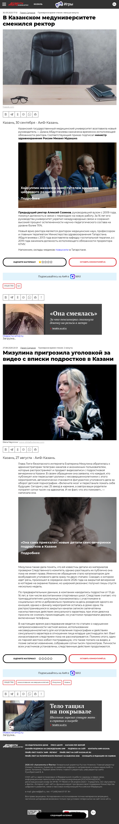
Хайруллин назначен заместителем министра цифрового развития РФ (60, 190)
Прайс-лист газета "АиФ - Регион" (41, 752)
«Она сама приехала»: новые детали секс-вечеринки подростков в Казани (66, 544)
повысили (62, 249)
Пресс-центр (57, 745)
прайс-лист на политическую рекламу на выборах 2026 (52, 756)
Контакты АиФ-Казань (99, 749)
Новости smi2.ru (13, 336)
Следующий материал (61, 816)
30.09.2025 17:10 (10, 12)
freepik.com (8, 107)
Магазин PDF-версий (75, 745)
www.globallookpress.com (31, 442)
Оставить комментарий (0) (93, 262)
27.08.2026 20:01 (10, 348)
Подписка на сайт (77, 749)
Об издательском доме (36, 745)
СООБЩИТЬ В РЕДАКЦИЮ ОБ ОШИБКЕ (99, 756)
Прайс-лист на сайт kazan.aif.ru (75, 752)
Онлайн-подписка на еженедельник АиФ (45, 749)
